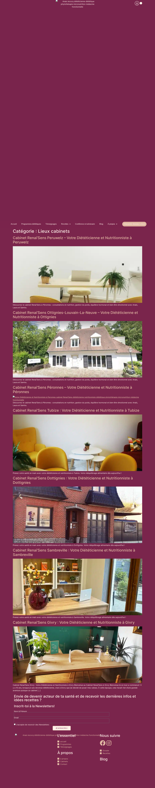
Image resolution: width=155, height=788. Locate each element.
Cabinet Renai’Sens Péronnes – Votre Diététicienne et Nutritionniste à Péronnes (72, 389)
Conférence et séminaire (85, 224)
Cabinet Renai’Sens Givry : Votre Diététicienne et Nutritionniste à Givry (74, 622)
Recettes (64, 224)
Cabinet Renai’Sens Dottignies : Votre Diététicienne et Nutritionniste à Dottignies (73, 480)
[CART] (141, 3)
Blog (101, 224)
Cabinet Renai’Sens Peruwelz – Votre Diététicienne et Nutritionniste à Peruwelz (72, 240)
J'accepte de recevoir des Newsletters (32, 725)
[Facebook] (103, 743)
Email (16, 718)
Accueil (14, 224)
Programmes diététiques (31, 224)
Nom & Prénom (20, 711)
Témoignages (51, 224)
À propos (111, 224)
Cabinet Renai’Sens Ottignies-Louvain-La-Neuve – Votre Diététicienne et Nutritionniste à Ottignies (75, 314)
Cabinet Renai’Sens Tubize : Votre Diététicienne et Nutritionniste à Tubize (76, 410)
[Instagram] (109, 743)
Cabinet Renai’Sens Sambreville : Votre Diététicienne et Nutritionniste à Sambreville (74, 552)
